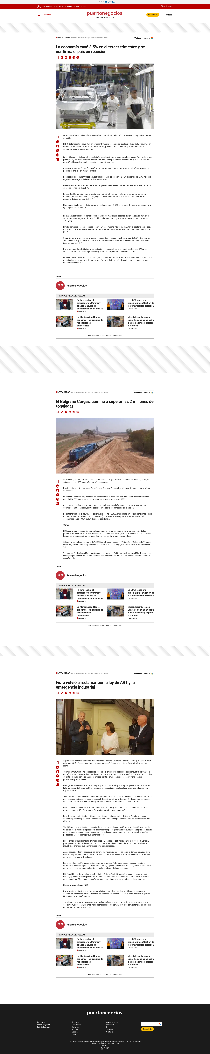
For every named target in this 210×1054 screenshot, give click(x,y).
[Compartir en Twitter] (70, 57)
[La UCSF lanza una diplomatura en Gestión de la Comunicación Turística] (115, 304)
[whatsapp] (62, 57)
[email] (74, 57)
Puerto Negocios (76, 285)
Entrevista (58, 6)
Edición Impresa (166, 6)
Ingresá (169, 15)
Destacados (47, 6)
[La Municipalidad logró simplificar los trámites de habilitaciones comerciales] (64, 321)
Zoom (83, 6)
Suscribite (152, 14)
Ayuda (117, 1043)
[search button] (39, 6)
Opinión (76, 6)
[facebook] (66, 57)
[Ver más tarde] (57, 57)
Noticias (68, 6)
